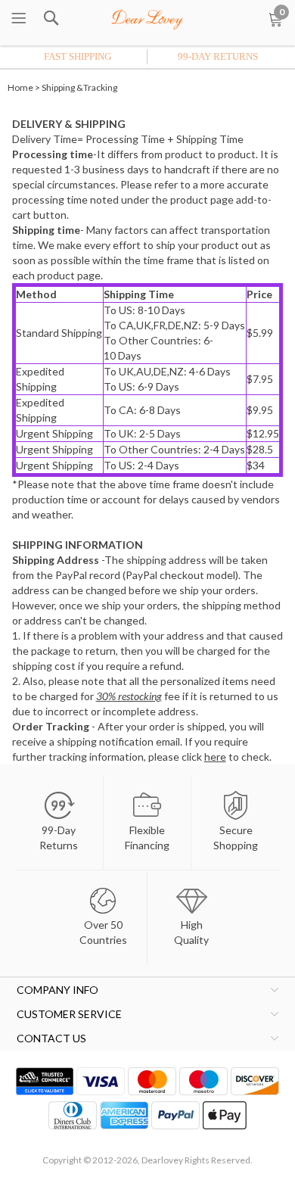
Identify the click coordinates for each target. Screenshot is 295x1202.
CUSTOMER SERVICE (69, 1013)
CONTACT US (51, 1038)
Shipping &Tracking (79, 87)
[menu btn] (19, 19)
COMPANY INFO (57, 989)
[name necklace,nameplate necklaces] (147, 17)
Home (20, 87)
